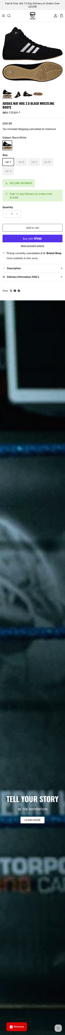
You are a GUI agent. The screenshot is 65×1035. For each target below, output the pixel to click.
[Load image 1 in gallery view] (32, 54)
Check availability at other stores (22, 258)
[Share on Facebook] (15, 291)
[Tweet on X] (11, 291)
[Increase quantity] (18, 213)
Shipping (23, 129)
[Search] (10, 15)
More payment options (32, 246)
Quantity (8, 207)
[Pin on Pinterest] (19, 291)
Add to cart (32, 227)
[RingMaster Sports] (32, 16)
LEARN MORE (32, 820)
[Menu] (3, 15)
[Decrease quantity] (5, 213)
